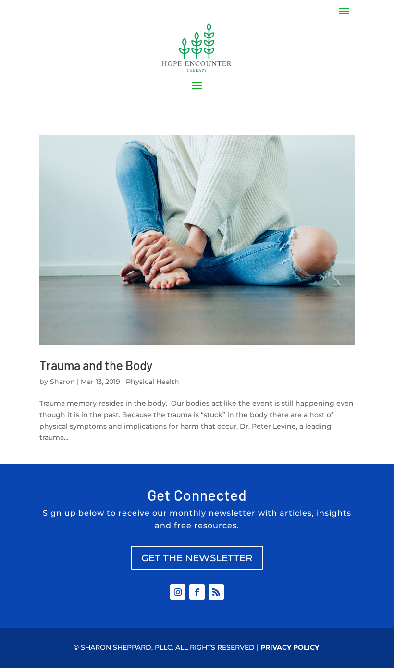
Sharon (62, 381)
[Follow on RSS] (216, 592)
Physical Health (152, 381)
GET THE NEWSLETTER (197, 558)
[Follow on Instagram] (177, 592)
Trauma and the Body (95, 365)
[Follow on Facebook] (197, 592)
